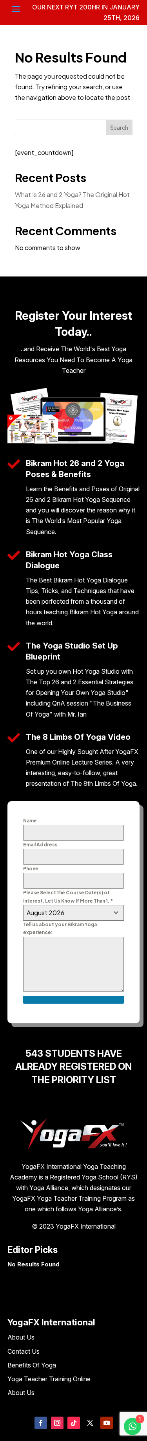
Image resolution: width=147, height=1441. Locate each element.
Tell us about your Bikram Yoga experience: (60, 928)
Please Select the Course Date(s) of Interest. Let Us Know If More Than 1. (68, 896)
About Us (20, 1337)
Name (30, 821)
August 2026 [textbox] (45, 912)
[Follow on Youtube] (106, 1423)
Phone (30, 869)
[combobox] (73, 913)
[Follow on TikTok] (73, 1423)
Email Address (40, 845)
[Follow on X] (90, 1423)
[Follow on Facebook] (40, 1423)
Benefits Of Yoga (31, 1365)
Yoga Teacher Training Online (49, 1379)
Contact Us (23, 1351)
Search (119, 127)
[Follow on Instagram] (57, 1423)
